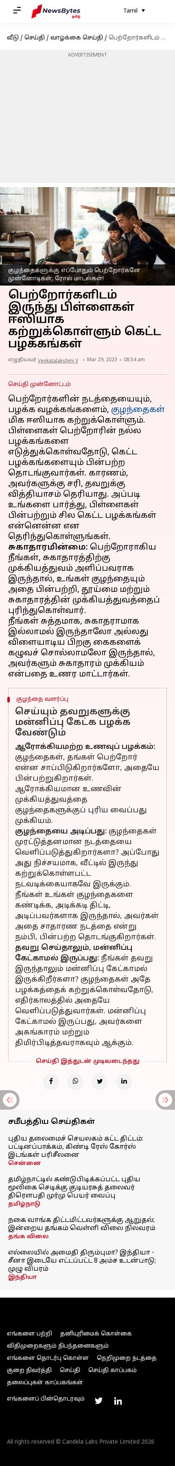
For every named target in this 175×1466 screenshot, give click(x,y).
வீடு (13, 38)
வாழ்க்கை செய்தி (76, 38)
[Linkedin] (124, 1082)
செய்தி (34, 38)
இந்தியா (22, 1277)
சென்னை (24, 1163)
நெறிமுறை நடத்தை (127, 1358)
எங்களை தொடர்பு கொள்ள (48, 1358)
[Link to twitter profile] (98, 1401)
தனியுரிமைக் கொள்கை (96, 1334)
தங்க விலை (28, 1236)
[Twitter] (100, 1082)
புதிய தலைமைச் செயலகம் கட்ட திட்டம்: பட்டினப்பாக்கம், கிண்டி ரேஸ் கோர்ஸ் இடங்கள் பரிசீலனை (75, 1147)
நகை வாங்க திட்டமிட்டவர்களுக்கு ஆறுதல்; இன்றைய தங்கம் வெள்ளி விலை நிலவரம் (81, 1224)
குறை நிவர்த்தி (29, 1370)
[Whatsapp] (75, 1082)
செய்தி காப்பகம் (112, 1370)
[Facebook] (51, 1082)
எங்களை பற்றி (29, 1334)
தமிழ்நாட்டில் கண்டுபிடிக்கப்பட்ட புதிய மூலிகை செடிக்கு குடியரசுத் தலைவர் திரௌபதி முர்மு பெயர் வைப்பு (74, 1188)
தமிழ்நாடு (24, 1204)
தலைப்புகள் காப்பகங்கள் (45, 1382)
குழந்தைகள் (138, 410)
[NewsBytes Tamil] (55, 11)
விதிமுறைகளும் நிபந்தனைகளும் (58, 1346)
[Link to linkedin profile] (118, 1401)
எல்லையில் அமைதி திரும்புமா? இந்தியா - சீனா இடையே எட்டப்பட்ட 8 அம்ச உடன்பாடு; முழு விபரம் (82, 1261)
